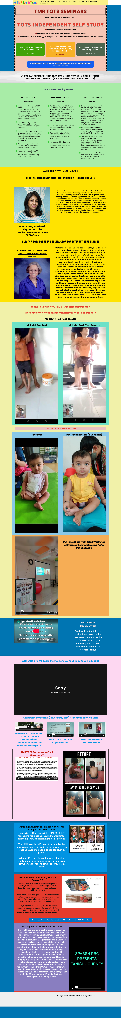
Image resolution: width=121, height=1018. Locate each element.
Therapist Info (73, 1)
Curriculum (63, 1)
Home (42, 1)
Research (93, 1)
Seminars (54, 1)
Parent (81, 1)
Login (51, 4)
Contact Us (44, 4)
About (47, 1)
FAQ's (87, 1)
